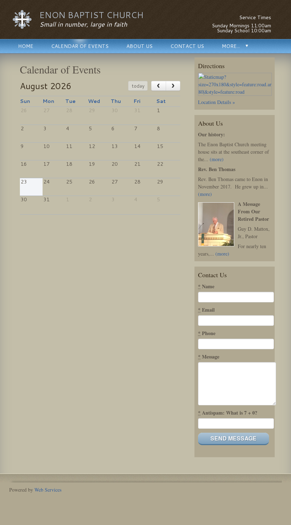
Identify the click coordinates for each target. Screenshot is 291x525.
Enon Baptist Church (91, 15)
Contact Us (187, 46)
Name (206, 286)
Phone (206, 333)
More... (231, 46)
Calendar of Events (80, 46)
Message (208, 356)
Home (25, 46)
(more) (217, 159)
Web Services (47, 489)
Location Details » (216, 102)
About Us (139, 46)
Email (206, 309)
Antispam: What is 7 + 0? (227, 412)
